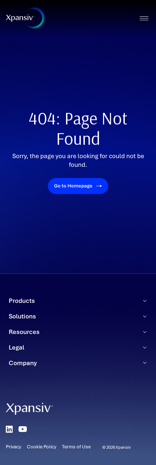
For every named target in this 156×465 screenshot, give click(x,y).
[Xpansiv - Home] (20, 18)
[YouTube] (23, 429)
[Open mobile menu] (143, 18)
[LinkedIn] (9, 429)
